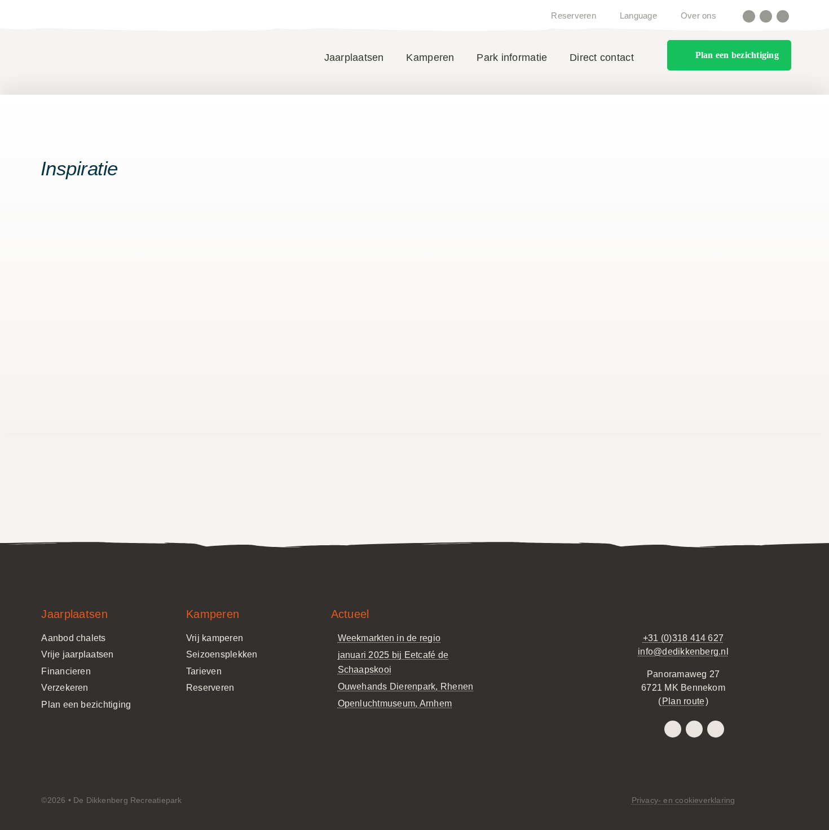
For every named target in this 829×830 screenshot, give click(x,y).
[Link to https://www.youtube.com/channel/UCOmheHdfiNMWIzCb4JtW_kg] (783, 16)
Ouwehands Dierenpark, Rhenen (406, 686)
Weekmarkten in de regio (389, 638)
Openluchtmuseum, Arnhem (395, 703)
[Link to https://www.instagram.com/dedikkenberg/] (749, 16)
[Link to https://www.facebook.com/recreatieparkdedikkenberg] (766, 16)
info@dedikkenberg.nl (683, 651)
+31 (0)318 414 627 (683, 638)
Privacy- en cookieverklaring (683, 800)
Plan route (683, 701)
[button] (648, 58)
